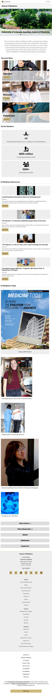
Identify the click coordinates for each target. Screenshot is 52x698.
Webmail (26, 622)
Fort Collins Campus (26, 643)
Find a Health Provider (26, 587)
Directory (26, 620)
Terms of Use (26, 666)
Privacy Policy (26, 663)
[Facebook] (10, 574)
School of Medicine (9, 6)
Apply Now (26, 629)
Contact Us (26, 596)
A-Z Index (26, 617)
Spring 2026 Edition (25, 352)
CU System (26, 660)
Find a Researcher (26, 590)
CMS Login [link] (26, 691)
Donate (26, 599)
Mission (26, 585)
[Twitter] (15, 574)
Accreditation (26, 671)
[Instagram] (26, 574)
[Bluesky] (41, 574)
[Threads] (36, 574)
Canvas (26, 635)
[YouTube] (21, 574)
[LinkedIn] (31, 574)
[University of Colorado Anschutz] (6, 2)
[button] (20, 34)
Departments (26, 593)
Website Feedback (26, 657)
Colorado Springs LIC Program (26, 646)
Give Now (26, 677)
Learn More (6, 77)
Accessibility (26, 668)
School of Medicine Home (26, 582)
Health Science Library (26, 637)
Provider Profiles (26, 602)
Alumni (26, 632)
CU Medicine (26, 614)
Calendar (26, 605)
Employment (26, 674)
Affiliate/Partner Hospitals (26, 611)
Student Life (26, 640)
